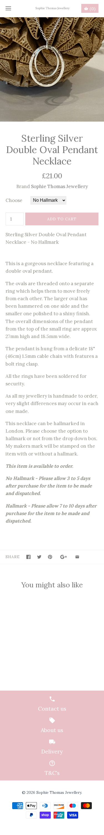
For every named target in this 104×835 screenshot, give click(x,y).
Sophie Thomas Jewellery (59, 186)
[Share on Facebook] (28, 557)
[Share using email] (77, 557)
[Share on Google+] (64, 557)
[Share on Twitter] (39, 557)
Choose (14, 200)
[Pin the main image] (50, 557)
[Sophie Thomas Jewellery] (52, 8)
